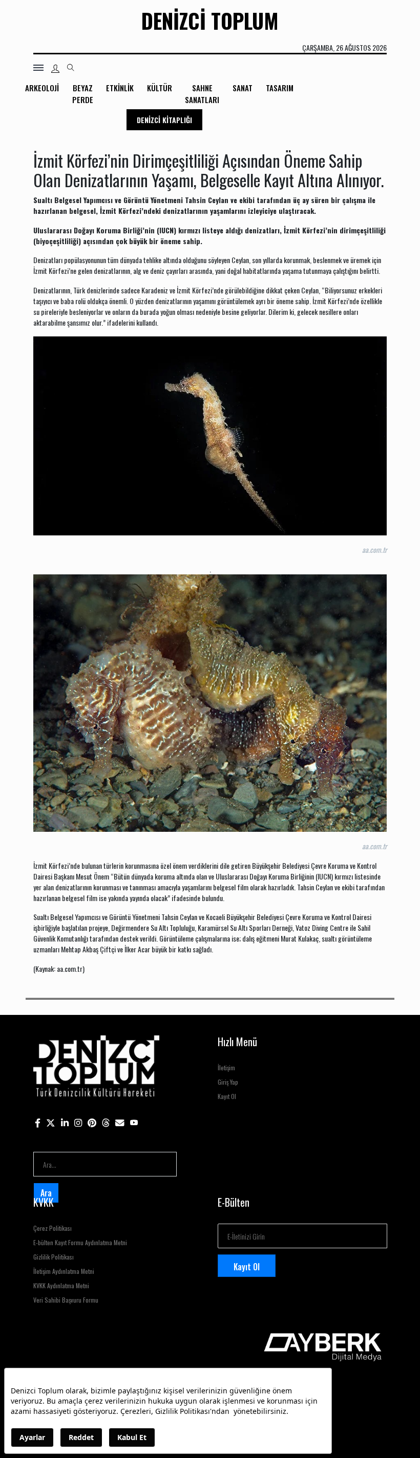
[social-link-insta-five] (134, 1121)
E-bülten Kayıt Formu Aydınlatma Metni (80, 1242)
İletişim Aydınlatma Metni (63, 1271)
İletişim (226, 1067)
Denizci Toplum (210, 20)
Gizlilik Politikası (53, 1256)
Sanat (243, 87)
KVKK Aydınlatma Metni (61, 1285)
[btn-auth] (55, 68)
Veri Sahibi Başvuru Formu (65, 1299)
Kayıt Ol (227, 1096)
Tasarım (279, 87)
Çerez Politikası (52, 1228)
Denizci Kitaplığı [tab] (164, 119)
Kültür (159, 87)
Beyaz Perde (82, 93)
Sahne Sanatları (202, 93)
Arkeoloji (42, 87)
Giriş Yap (228, 1081)
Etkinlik (120, 87)
